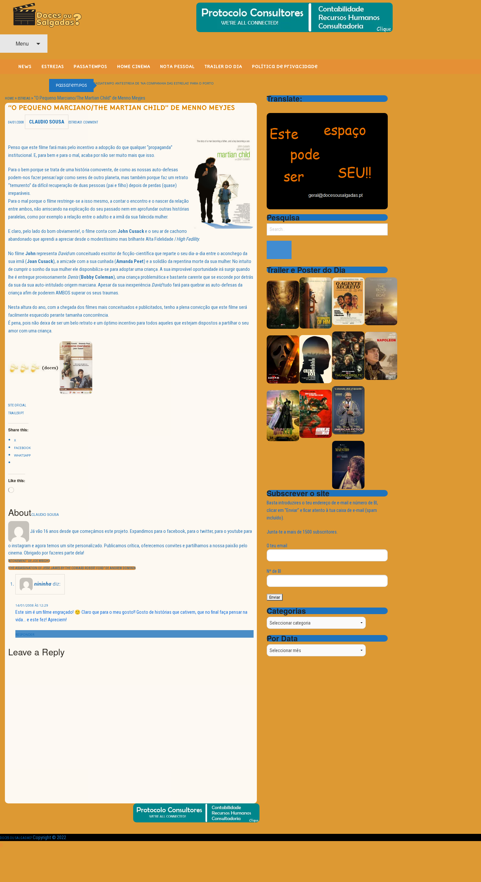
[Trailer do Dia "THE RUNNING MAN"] (315, 413)
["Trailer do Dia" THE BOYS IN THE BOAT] (381, 301)
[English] (279, 107)
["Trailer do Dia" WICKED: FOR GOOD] (283, 415)
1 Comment (89, 122)
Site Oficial (17, 405)
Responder (24, 634)
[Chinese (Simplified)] (271, 107)
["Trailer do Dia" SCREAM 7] (283, 359)
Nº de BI (274, 571)
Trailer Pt (16, 413)
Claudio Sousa (46, 122)
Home (9, 98)
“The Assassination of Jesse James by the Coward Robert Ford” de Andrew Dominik (72, 568)
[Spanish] (296, 107)
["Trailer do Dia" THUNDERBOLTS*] (348, 355)
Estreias (24, 98)
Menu (21, 43)
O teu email (277, 545)
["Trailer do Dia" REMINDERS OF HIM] (315, 302)
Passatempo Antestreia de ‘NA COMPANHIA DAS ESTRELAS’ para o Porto (154, 83)
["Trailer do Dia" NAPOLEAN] (381, 355)
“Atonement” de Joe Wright (29, 561)
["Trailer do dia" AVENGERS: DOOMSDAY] (283, 304)
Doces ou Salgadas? (16, 838)
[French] (288, 107)
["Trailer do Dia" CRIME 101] (315, 359)
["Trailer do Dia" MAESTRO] (348, 464)
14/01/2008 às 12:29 (31, 605)
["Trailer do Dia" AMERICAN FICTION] (348, 410)
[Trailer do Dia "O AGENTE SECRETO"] (348, 301)
